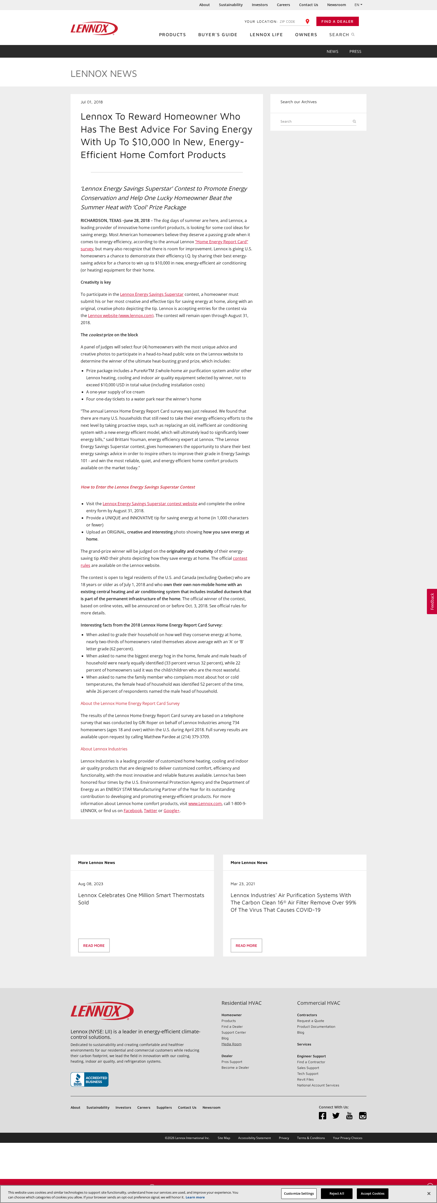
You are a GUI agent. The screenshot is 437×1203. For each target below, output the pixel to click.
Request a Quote (310, 1020)
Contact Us (308, 4)
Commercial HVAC (318, 1003)
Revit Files (305, 1079)
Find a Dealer (337, 21)
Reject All (337, 1193)
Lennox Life (266, 34)
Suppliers (164, 1107)
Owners (306, 34)
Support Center (234, 1032)
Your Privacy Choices (347, 1138)
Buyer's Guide (218, 34)
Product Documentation (316, 1026)
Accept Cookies (373, 1193)
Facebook (133, 810)
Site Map (224, 1138)
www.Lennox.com (205, 803)
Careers (283, 4)
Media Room (232, 1044)
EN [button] (357, 4)
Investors (260, 4)
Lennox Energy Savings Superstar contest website (150, 503)
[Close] (428, 1193)
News (332, 51)
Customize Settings (299, 1193)
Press (355, 51)
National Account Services (318, 1085)
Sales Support (308, 1067)
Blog (225, 1038)
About (204, 4)
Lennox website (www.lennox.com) (121, 315)
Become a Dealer (235, 1067)
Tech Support (307, 1073)
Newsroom (336, 4)
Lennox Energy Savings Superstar (152, 294)
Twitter (150, 810)
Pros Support (232, 1061)
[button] (432, 601)
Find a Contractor (311, 1062)
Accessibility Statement (254, 1138)
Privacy (284, 1138)
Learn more (195, 1197)
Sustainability (231, 4)
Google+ (172, 810)
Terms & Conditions (311, 1138)
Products (172, 34)
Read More (94, 945)
